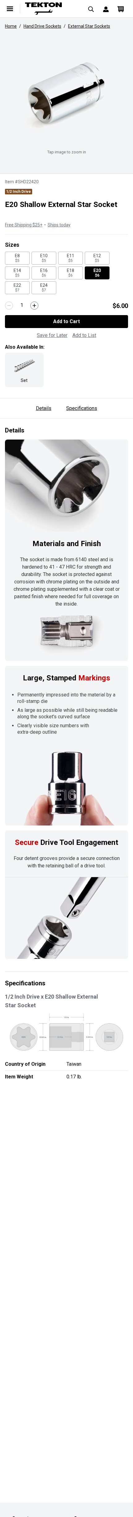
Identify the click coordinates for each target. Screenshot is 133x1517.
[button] (66, 94)
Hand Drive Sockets (42, 26)
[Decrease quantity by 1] (9, 306)
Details (43, 408)
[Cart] (120, 8)
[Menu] (10, 9)
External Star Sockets (89, 26)
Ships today (59, 224)
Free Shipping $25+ (23, 224)
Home (11, 26)
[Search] (91, 8)
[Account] (105, 8)
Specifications (81, 408)
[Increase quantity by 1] (34, 306)
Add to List (84, 335)
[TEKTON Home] (50, 8)
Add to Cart (66, 321)
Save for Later (52, 335)
